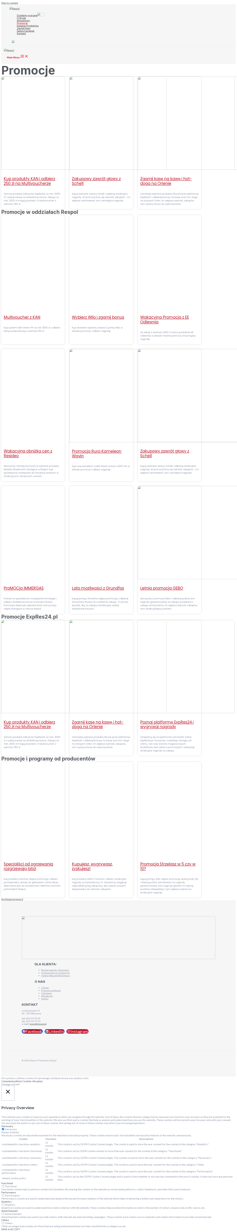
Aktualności (23, 20)
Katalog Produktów (28, 25)
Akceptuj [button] (37, 1081)
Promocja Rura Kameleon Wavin (96, 454)
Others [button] (5, 1219)
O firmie (21, 18)
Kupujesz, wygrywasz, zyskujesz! (92, 866)
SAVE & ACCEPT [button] (10, 1229)
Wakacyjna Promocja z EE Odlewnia (164, 320)
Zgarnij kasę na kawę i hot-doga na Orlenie (166, 181)
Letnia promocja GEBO (161, 588)
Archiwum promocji (12, 899)
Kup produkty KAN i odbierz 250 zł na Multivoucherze (29, 181)
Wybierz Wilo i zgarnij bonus (98, 317)
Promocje (22, 23)
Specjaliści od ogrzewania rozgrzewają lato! (28, 866)
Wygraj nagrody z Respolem (55, 970)
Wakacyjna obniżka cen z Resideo (28, 453)
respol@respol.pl (38, 1024)
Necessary (11, 1129)
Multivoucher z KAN (22, 317)
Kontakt (21, 33)
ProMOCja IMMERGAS (24, 588)
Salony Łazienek (26, 31)
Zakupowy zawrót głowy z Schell (96, 181)
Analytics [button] (6, 1201)
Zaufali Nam (23, 28)
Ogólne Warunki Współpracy (55, 975)
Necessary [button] (7, 1126)
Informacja (46, 993)
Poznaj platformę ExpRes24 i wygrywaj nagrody (167, 724)
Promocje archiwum (51, 990)
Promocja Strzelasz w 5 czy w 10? (168, 866)
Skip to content (9, 2)
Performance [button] (8, 1192)
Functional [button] (7, 1183)
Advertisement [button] (9, 1210)
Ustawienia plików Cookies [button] (16, 1081)
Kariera (44, 998)
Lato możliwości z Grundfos (98, 588)
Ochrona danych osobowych (55, 972)
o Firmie (45, 987)
